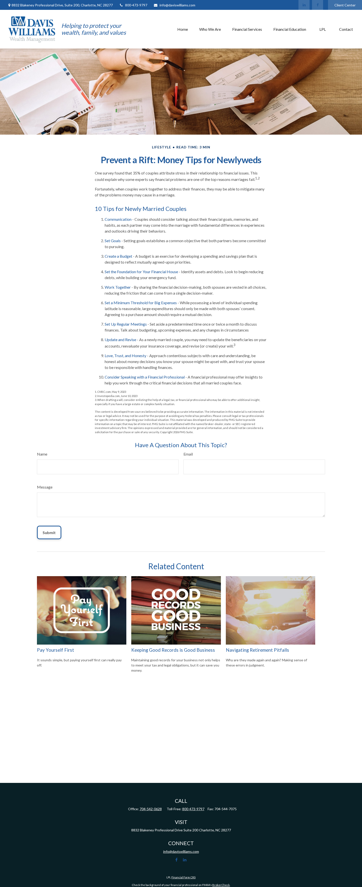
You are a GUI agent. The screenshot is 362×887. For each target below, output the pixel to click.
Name (42, 454)
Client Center (345, 5)
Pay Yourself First (55, 650)
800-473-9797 (136, 5)
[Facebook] (317, 5)
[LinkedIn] (304, 5)
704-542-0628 (151, 809)
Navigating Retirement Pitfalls (257, 650)
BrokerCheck (221, 885)
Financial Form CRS (183, 877)
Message (44, 487)
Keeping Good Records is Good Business (173, 650)
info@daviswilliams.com (177, 5)
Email (188, 454)
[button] (182, 29)
